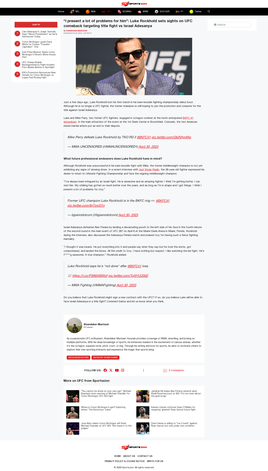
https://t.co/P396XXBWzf (89, 275)
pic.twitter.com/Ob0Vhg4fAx (171, 137)
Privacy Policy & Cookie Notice (125, 461)
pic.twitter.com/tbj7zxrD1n (86, 205)
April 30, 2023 (148, 146)
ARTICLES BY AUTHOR (78, 357)
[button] (209, 11)
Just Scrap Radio (149, 170)
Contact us (144, 456)
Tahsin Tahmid (105, 357)
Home (61, 12)
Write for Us (155, 461)
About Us (129, 456)
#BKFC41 (144, 137)
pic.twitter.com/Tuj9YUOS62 (128, 275)
